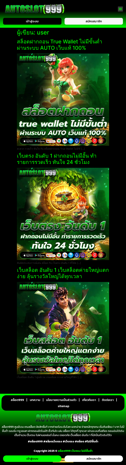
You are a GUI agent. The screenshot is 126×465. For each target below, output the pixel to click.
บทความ (35, 400)
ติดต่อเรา (108, 400)
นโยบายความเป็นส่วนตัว (61, 400)
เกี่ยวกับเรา (89, 400)
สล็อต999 (17, 400)
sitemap (63, 406)
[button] (120, 9)
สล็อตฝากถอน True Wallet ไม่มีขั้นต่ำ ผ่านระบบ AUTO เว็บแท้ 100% (59, 44)
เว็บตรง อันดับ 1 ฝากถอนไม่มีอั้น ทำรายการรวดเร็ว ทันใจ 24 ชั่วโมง (56, 159)
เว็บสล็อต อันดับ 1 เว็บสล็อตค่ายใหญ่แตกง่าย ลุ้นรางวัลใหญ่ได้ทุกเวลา (63, 273)
